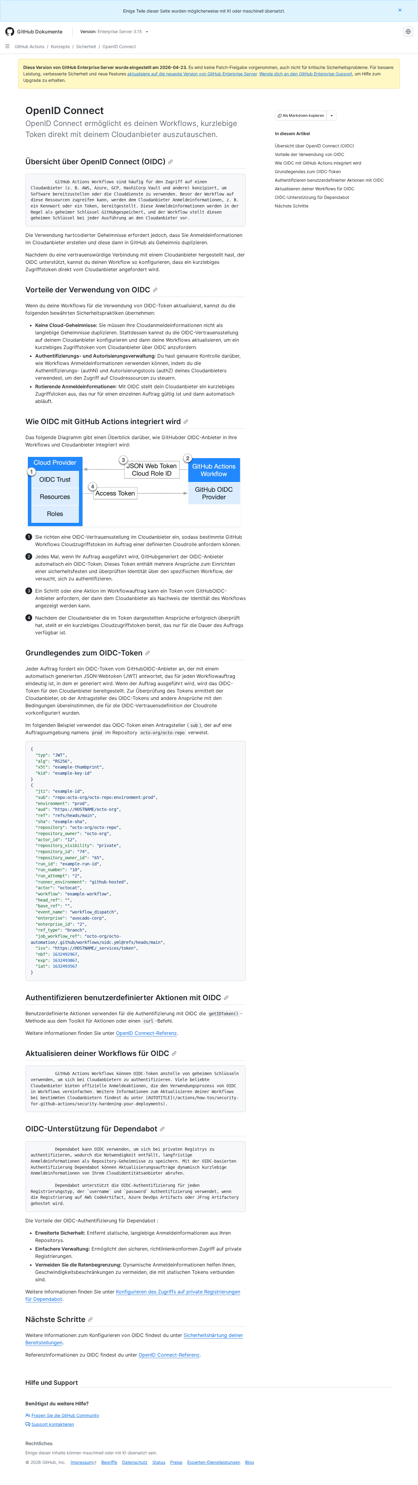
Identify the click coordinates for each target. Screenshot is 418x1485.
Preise (176, 1462)
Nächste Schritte (55, 1319)
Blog (249, 1462)
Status (158, 1462)
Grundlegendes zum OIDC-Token (84, 652)
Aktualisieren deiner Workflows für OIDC (97, 1053)
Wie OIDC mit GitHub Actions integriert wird (103, 421)
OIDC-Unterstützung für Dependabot (91, 1128)
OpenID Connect (119, 46)
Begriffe (109, 1462)
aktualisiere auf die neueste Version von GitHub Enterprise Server (192, 73)
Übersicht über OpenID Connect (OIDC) (95, 161)
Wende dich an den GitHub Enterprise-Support (305, 73)
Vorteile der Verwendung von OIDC (87, 289)
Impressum (82, 1462)
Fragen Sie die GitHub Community (65, 1415)
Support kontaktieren (53, 1424)
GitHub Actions (29, 46)
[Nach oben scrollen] (404, 1471)
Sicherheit (86, 46)
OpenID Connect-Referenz (146, 1033)
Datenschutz (134, 1462)
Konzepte (60, 46)
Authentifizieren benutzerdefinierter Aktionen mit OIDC (123, 997)
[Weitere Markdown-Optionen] (332, 115)
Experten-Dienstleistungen (213, 1462)
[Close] (400, 9)
